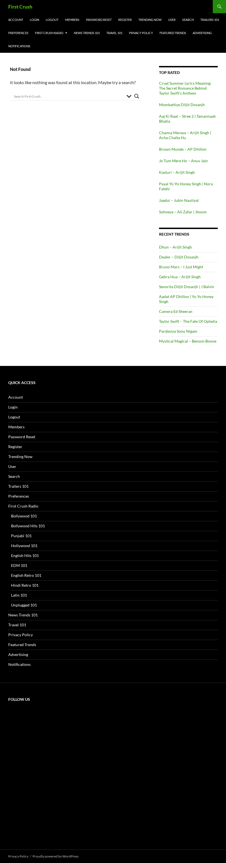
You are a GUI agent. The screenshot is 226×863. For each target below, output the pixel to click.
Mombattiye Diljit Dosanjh (182, 104)
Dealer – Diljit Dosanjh (178, 257)
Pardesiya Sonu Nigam (178, 331)
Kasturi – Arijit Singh (177, 172)
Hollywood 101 (24, 545)
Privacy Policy (141, 33)
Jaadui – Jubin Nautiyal (179, 200)
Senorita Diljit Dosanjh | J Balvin (186, 286)
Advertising (202, 33)
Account (15, 19)
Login (34, 19)
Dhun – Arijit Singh (175, 247)
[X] (49, 749)
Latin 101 (19, 595)
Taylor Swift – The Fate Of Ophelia (188, 321)
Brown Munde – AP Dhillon (182, 149)
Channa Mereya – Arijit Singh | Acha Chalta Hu (185, 135)
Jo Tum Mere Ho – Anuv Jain (183, 160)
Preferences (18, 33)
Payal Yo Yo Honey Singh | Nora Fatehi (186, 186)
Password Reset (99, 19)
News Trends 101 (87, 33)
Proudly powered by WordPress (56, 856)
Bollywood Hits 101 (28, 525)
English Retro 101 (26, 575)
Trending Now (150, 19)
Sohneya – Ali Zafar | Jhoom (183, 211)
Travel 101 (114, 33)
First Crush (20, 7)
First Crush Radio (49, 33)
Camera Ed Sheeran (175, 311)
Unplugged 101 (24, 605)
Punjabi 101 (21, 535)
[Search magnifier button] (137, 96)
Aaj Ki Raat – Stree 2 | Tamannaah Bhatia (187, 118)
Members (72, 19)
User (172, 19)
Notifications (19, 46)
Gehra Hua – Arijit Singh (180, 276)
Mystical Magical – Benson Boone (187, 341)
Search (188, 19)
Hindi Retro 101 (25, 585)
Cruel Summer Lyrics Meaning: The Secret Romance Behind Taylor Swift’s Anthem (185, 88)
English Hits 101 (25, 555)
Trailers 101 (209, 19)
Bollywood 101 (24, 516)
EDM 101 (19, 565)
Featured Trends (173, 33)
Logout (52, 19)
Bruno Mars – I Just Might (181, 266)
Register (125, 19)
